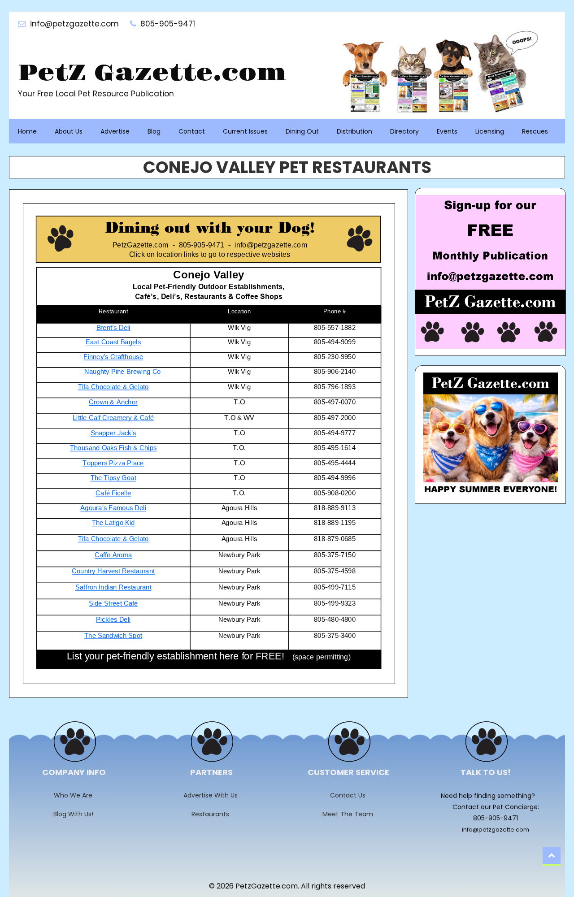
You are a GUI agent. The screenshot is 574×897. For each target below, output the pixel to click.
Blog (154, 131)
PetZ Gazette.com (152, 73)
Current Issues (245, 131)
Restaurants (213, 814)
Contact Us (350, 795)
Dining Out (302, 131)
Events (447, 131)
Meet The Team (350, 814)
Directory (404, 131)
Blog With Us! (76, 814)
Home (27, 131)
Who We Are (76, 795)
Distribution (354, 131)
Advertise (115, 131)
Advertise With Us (213, 795)
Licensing (489, 131)
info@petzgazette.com (495, 829)
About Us (69, 131)
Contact (191, 131)
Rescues (535, 131)
